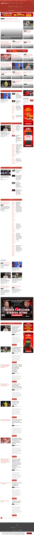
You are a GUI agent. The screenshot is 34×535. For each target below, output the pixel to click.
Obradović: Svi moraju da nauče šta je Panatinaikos (5, 76)
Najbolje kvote (16, 0)
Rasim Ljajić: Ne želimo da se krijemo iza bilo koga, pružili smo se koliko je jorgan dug (28, 58)
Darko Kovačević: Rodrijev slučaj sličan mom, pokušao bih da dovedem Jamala (17, 85)
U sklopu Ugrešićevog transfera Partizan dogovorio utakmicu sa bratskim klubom (19, 95)
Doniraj (21, 6)
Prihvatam (29, 533)
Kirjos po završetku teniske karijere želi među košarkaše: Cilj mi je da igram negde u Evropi (19, 177)
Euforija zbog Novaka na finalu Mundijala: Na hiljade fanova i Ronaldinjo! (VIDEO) (19, 184)
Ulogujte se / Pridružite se (8, 0)
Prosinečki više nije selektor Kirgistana (28, 77)
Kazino (25, 0)
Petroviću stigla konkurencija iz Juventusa (4, 85)
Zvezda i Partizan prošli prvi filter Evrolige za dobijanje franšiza (14, 18)
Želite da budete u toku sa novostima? (26, 98)
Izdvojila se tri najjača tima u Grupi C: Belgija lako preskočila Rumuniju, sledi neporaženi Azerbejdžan (5, 66)
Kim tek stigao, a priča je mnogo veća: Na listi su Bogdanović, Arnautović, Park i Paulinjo (17, 45)
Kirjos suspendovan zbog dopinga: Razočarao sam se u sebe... (5, 177)
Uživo (13, 0)
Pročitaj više (14, 344)
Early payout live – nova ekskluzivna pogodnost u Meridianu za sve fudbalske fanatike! (17, 75)
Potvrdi (32, 100)
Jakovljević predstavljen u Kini (28, 86)
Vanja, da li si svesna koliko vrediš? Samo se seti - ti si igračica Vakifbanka (18, 226)
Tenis (11, 167)
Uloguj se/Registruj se (11, 10)
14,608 (14, 517)
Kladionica (16, 6)
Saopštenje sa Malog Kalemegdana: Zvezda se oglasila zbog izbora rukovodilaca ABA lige (6, 58)
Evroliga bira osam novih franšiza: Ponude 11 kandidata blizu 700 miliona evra (19, 127)
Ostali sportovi (10, 6)
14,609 (17, 517)
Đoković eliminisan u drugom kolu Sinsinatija (19, 171)
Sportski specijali (21, 0)
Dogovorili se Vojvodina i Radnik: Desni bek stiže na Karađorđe (28, 45)
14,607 (11, 517)
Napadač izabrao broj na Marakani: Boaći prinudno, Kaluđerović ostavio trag (28, 35)
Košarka (11, 123)
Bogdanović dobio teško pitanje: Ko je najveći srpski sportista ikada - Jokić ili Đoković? (19, 191)
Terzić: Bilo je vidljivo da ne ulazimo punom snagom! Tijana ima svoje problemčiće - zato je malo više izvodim (19, 236)
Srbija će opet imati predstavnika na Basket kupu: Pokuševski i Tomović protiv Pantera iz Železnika (28, 66)
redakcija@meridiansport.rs (19, 527)
